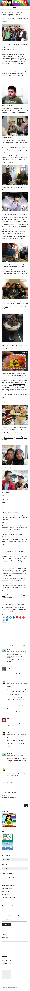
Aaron (5, 439)
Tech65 (13, 20)
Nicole (11, 240)
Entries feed (5, 937)
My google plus (5, 891)
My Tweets (4, 956)
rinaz (20, 12)
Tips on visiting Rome (7, 880)
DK (8, 105)
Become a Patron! (6, 963)
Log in (3, 934)
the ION (23, 578)
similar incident (8, 534)
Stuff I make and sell (7, 900)
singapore (7, 639)
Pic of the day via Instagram (8, 897)
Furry (9, 438)
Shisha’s (6, 307)
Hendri (25, 438)
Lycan (20, 240)
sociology (7, 527)
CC (17, 240)
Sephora (11, 582)
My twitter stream (6, 894)
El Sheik (8, 238)
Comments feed (6, 940)
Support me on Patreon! (7, 903)
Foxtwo (24, 240)
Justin (12, 65)
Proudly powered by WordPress (9, 987)
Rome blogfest (13, 231)
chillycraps (10, 719)
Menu (15, 7)
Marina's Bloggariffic (14, 2)
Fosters (9, 432)
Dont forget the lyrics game (8, 114)
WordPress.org (5, 943)
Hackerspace (7, 49)
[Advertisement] (6, 974)
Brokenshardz (19, 438)
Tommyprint (20, 224)
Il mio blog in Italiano (7, 888)
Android (21, 108)
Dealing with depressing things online (11, 877)
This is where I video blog (8, 905)
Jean (12, 438)
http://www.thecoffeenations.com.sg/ (15, 743)
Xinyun (15, 240)
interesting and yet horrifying (20, 527)
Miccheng (4, 137)
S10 (6, 142)
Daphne (6, 438)
